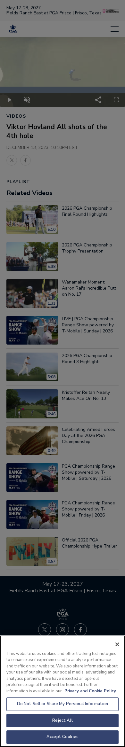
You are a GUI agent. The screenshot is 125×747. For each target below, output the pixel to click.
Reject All (62, 720)
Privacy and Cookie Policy (90, 691)
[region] (62, 691)
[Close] (117, 644)
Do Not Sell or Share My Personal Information (62, 704)
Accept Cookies (62, 737)
